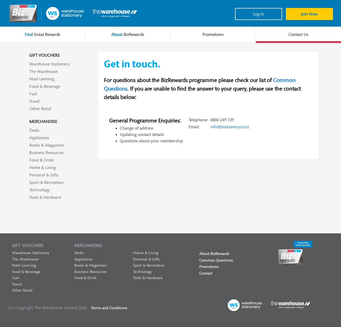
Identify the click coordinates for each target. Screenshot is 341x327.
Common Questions (216, 260)
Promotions (209, 266)
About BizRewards (214, 253)
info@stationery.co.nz (229, 127)
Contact (205, 273)
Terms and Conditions (109, 308)
